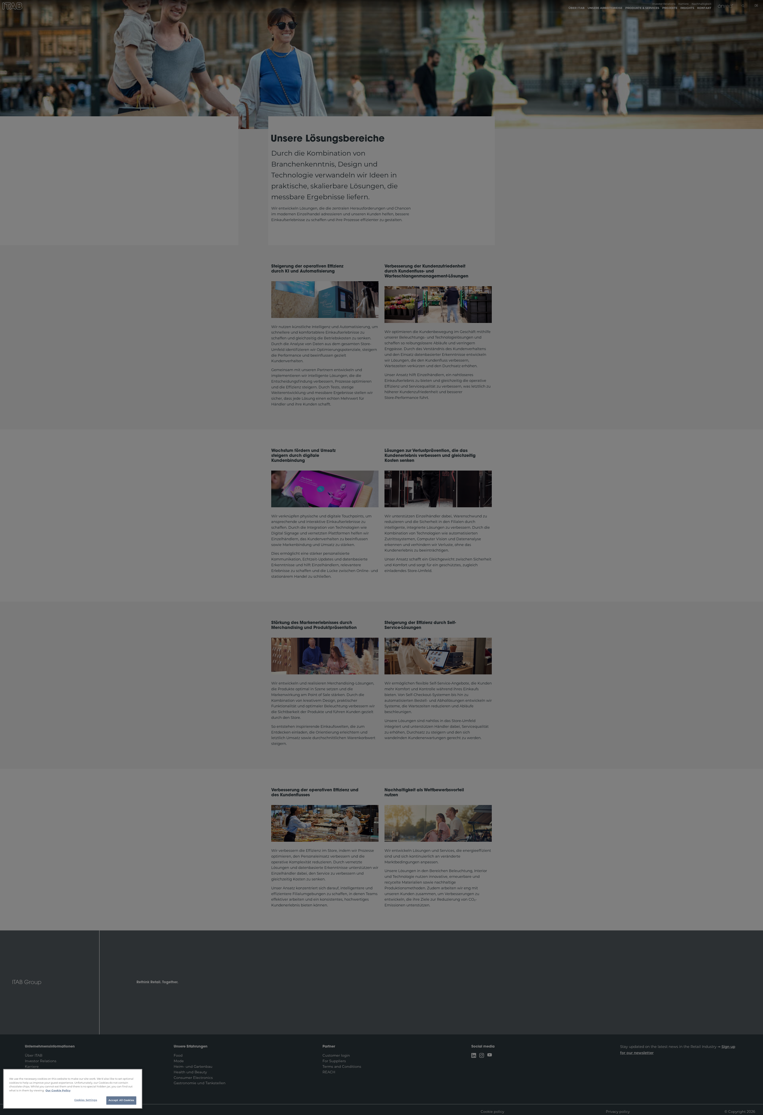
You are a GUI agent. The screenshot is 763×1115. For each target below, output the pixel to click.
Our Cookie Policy (58, 1090)
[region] (72, 1089)
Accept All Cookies (121, 1100)
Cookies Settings (85, 1100)
